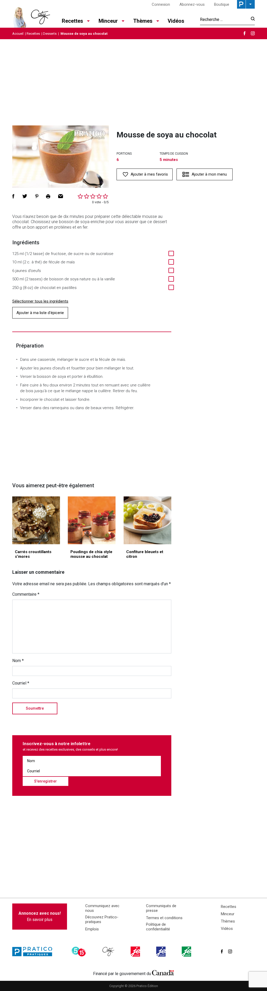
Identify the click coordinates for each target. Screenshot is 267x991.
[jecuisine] (136, 951)
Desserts (50, 34)
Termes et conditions (164, 917)
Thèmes (228, 921)
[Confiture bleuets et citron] (147, 520)
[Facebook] (245, 33)
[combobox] (224, 19)
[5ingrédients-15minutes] (79, 951)
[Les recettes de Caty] (31, 16)
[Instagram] (253, 33)
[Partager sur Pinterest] (36, 196)
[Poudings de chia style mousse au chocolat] (92, 520)
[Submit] (251, 19)
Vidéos (176, 21)
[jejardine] (187, 951)
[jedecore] (161, 951)
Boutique (221, 4)
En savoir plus (40, 916)
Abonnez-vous (192, 4)
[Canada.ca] (163, 972)
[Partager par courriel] (60, 196)
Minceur (227, 914)
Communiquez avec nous (102, 908)
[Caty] (109, 951)
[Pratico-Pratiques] (34, 951)
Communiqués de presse (161, 908)
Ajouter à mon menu (209, 174)
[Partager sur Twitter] (24, 196)
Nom (18, 660)
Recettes (33, 34)
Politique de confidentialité (158, 926)
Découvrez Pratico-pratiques (101, 919)
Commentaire (25, 594)
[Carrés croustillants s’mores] (36, 520)
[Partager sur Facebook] (13, 196)
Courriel (20, 683)
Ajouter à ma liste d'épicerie (40, 312)
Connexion (161, 4)
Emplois (92, 929)
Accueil (17, 34)
